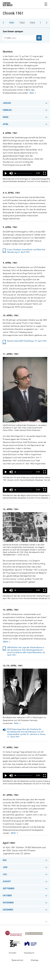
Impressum (29, 953)
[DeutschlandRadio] (35, 933)
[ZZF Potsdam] (16, 943)
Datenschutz (17, 960)
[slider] (23, 173)
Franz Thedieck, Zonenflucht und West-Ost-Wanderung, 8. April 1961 (26, 250)
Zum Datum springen (13, 31)
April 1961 (9, 842)
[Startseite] (7, 4)
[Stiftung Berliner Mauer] (31, 943)
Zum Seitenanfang (46, 921)
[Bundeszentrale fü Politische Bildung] (14, 933)
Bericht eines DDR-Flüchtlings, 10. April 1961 (27, 341)
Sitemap (34, 960)
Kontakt (12, 953)
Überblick (7, 51)
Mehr (32, 93)
